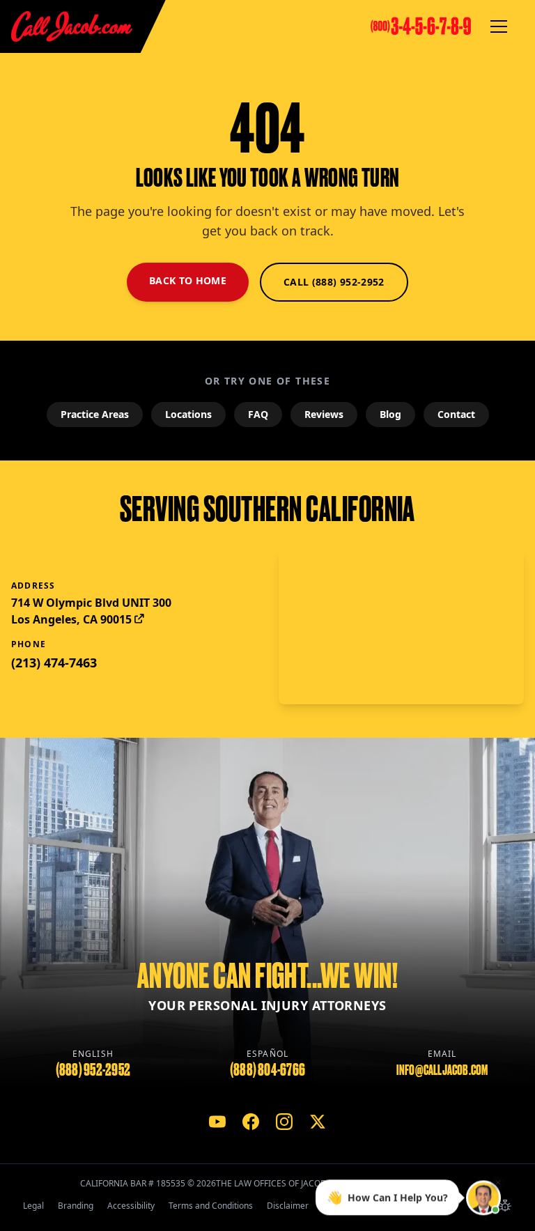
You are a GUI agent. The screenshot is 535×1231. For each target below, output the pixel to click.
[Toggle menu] (499, 26)
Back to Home (187, 280)
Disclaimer (288, 1205)
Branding (75, 1205)
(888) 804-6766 (267, 1069)
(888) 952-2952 (93, 1069)
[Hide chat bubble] (498, 1184)
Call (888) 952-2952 (334, 281)
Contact (456, 414)
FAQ (258, 414)
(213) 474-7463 (54, 662)
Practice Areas (95, 414)
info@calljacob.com (442, 1070)
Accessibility (131, 1205)
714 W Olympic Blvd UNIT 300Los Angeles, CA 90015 (91, 611)
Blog (390, 414)
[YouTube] (217, 1121)
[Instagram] (284, 1121)
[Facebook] (250, 1121)
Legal (33, 1205)
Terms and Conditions (211, 1205)
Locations (188, 414)
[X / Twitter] (317, 1121)
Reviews (323, 414)
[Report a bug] (505, 1206)
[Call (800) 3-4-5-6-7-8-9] (421, 26)
